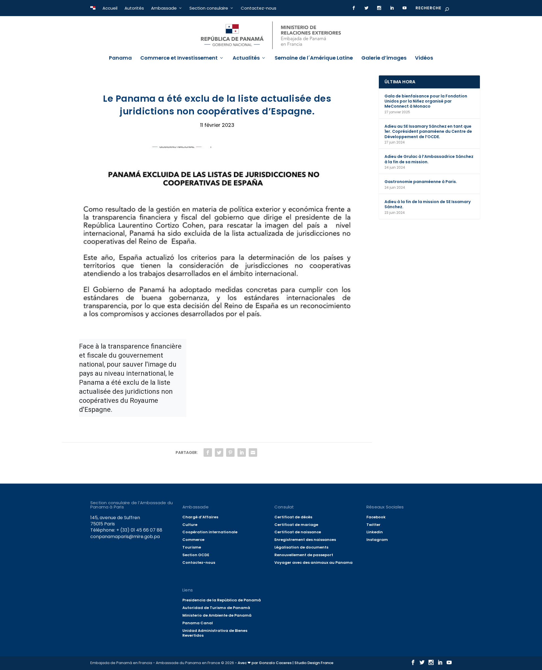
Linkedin (374, 532)
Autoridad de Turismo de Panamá (216, 607)
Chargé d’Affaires (200, 517)
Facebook (376, 517)
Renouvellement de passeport (303, 555)
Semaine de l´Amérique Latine (314, 58)
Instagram (377, 539)
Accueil (109, 8)
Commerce (193, 539)
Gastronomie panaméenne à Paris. (420, 181)
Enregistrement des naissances (305, 539)
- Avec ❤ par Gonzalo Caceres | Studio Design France (284, 662)
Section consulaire (208, 8)
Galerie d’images (383, 58)
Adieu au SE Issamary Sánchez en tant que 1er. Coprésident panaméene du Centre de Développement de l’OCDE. (428, 131)
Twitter (373, 524)
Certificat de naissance (297, 532)
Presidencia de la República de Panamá (221, 600)
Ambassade (164, 8)
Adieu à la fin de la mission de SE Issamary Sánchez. (427, 204)
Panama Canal (197, 623)
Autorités (134, 8)
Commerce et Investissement (179, 58)
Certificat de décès (293, 517)
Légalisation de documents (301, 547)
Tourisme (191, 547)
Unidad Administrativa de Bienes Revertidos (214, 633)
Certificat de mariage (296, 524)
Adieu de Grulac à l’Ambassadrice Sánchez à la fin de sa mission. (428, 159)
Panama (120, 58)
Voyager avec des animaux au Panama (313, 562)
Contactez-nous (258, 8)
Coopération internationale (209, 532)
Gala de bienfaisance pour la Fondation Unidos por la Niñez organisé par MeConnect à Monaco (425, 101)
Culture (189, 524)
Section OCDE (195, 555)
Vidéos (424, 58)
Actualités (246, 58)
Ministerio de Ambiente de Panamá (217, 615)
